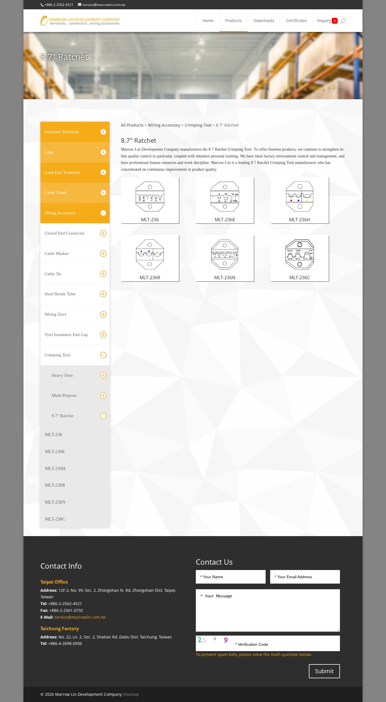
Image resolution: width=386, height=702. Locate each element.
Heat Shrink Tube (60, 294)
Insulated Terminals (62, 131)
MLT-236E (55, 451)
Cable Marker (57, 253)
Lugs (49, 152)
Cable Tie (53, 274)
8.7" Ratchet (62, 415)
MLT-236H (55, 468)
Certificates (296, 20)
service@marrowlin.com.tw (80, 617)
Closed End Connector (64, 233)
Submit (324, 671)
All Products (132, 125)
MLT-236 (53, 434)
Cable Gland (56, 192)
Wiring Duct (55, 314)
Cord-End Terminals (62, 172)
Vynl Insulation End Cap (66, 334)
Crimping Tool (57, 355)
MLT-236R (55, 485)
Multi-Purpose (64, 395)
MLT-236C (55, 519)
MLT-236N (55, 502)
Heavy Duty (62, 375)
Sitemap (131, 694)
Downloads (263, 20)
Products (233, 20)
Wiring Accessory (60, 213)
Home (208, 20)
